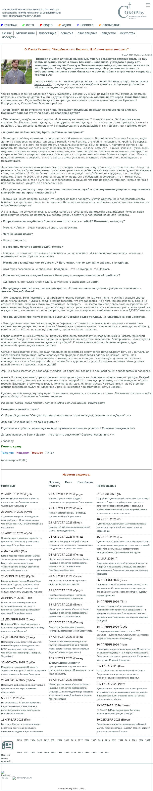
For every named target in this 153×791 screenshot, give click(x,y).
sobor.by (8, 440)
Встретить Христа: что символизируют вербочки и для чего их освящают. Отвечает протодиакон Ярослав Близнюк (22, 727)
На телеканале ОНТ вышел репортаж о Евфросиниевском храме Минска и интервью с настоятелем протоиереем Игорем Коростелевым (21, 708)
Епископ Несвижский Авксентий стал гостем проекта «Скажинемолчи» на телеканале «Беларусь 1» (20, 502)
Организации (25, 33)
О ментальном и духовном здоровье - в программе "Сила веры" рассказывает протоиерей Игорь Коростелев (21, 541)
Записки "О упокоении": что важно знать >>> (30, 421)
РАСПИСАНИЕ (112, 25)
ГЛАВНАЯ (10, 25)
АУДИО (66, 25)
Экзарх (7, 33)
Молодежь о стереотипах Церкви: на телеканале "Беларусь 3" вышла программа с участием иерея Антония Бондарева (23, 670)
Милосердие (47, 33)
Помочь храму (11, 446)
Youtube (37, 452)
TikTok (49, 452)
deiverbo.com (96, 402)
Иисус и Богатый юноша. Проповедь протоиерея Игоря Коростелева (67, 515)
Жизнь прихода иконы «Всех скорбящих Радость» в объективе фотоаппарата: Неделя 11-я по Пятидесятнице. (69, 613)
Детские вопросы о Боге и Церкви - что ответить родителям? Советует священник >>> (57, 434)
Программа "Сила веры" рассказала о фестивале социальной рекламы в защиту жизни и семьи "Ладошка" (22, 627)
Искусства (127, 33)
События (67, 33)
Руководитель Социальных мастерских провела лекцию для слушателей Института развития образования (121, 527)
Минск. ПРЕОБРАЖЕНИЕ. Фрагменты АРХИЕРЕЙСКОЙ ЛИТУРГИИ (68, 582)
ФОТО (30, 25)
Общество (109, 33)
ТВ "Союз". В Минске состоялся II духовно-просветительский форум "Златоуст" (118, 712)
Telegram (7, 452)
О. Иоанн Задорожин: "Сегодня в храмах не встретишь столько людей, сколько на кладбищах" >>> (66, 415)
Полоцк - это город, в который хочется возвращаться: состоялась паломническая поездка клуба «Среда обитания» (71, 545)
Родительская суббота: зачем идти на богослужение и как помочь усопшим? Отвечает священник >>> (68, 428)
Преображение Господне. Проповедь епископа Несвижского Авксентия (67, 597)
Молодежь (9, 37)
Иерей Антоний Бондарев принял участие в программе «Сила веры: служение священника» (23, 688)
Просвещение (87, 33)
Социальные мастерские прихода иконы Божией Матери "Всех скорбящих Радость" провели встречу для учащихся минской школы (123, 727)
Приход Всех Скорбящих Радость (71, 483)
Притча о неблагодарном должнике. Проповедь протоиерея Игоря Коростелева (70, 629)
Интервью (8, 485)
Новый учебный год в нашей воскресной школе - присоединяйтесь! (69, 529)
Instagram (22, 452)
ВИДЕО (48, 25)
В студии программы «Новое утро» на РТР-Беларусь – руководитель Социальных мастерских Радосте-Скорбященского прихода (123, 635)
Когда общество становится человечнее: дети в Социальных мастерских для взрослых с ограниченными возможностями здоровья (121, 674)
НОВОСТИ (86, 25)
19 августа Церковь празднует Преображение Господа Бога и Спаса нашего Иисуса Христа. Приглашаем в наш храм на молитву (71, 668)
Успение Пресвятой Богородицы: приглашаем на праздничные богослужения (71, 500)
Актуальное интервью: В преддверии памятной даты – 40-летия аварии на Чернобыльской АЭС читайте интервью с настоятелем (22, 522)
